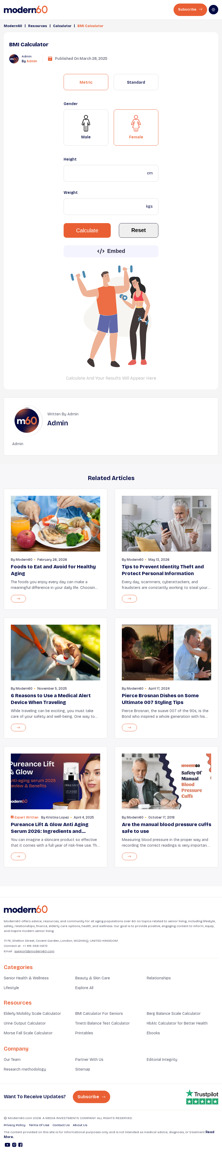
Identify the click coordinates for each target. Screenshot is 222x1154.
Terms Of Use (39, 1125)
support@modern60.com (34, 951)
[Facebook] (20, 1146)
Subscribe (187, 9)
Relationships (159, 978)
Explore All (84, 988)
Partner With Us (89, 1059)
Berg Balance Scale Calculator (174, 1013)
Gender (71, 104)
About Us (80, 1125)
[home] (26, 10)
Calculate (87, 230)
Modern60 (13, 26)
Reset (138, 230)
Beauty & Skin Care (92, 978)
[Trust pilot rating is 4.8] (202, 1096)
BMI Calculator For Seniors (99, 1013)
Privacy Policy (14, 1125)
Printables (84, 1033)
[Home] (26, 909)
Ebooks (153, 1033)
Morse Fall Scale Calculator (28, 1033)
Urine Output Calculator (25, 1023)
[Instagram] (14, 1146)
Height (70, 159)
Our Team (12, 1059)
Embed (116, 251)
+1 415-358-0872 (35, 946)
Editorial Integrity (162, 1059)
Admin (32, 61)
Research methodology (25, 1069)
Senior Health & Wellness (26, 978)
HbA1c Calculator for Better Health (177, 1023)
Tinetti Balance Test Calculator (102, 1023)
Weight (71, 192)
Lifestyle (11, 988)
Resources (37, 26)
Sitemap (82, 1069)
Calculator (62, 26)
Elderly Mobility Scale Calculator (32, 1013)
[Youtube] (7, 1146)
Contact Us (61, 1125)
